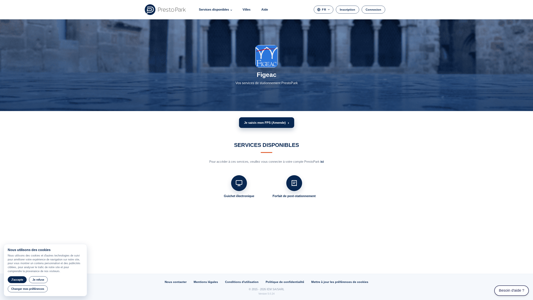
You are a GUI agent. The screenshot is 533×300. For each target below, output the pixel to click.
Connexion (373, 9)
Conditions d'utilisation (242, 282)
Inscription (347, 9)
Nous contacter (176, 282)
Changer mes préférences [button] (27, 288)
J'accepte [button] (17, 279)
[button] (266, 122)
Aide (264, 9)
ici (322, 161)
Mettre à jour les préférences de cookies (339, 282)
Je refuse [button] (38, 279)
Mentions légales (206, 282)
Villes (246, 9)
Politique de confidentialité (285, 282)
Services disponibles (214, 9)
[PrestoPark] (165, 9)
